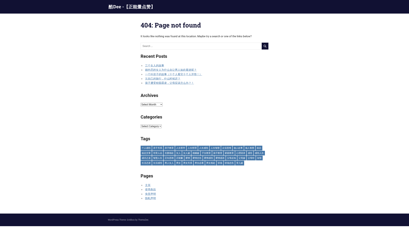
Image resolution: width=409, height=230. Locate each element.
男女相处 (210, 163)
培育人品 (157, 153)
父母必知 (231, 158)
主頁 (147, 185)
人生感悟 (203, 148)
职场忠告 (229, 163)
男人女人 (169, 163)
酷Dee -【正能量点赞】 (132, 7)
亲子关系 (157, 148)
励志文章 (146, 153)
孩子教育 (217, 153)
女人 (178, 153)
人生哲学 (180, 148)
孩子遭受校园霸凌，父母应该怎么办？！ (169, 82)
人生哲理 (192, 148)
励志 (259, 148)
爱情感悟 (208, 158)
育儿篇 (239, 163)
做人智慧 (249, 148)
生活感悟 (157, 163)
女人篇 (186, 153)
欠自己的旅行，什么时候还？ (162, 78)
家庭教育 (229, 153)
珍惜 (259, 158)
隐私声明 (150, 198)
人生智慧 (215, 148)
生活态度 (146, 163)
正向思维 (169, 158)
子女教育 (206, 153)
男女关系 (187, 163)
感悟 (250, 153)
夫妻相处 (169, 153)
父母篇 (242, 158)
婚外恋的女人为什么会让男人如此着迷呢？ (171, 69)
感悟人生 (259, 153)
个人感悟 (146, 148)
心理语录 (240, 153)
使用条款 (150, 189)
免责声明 (150, 193)
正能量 (179, 158)
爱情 (187, 158)
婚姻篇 (196, 153)
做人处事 (238, 148)
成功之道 (146, 158)
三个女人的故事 (154, 65)
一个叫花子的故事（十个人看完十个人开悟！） (173, 74)
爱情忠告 (197, 158)
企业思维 (226, 148)
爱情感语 (220, 158)
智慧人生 (157, 158)
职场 (220, 163)
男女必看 (199, 163)
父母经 (251, 158)
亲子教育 (169, 148)
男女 (178, 163)
